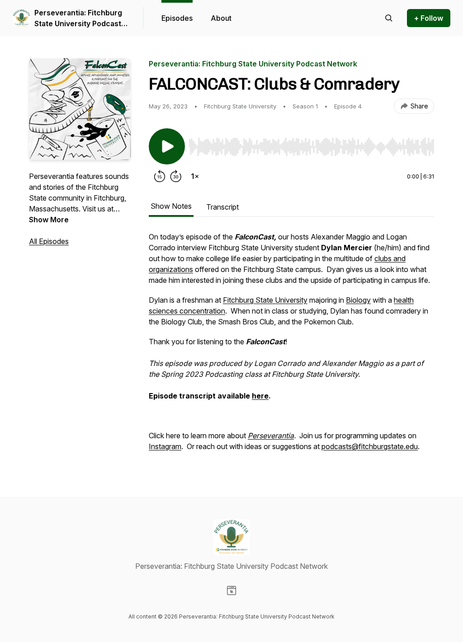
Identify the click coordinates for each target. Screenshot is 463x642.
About (221, 18)
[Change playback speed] (195, 176)
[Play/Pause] (167, 146)
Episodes (177, 18)
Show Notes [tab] (171, 206)
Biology (358, 300)
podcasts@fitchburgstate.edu (369, 446)
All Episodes (49, 241)
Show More (49, 219)
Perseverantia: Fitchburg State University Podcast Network (78, 18)
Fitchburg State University (265, 300)
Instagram (165, 446)
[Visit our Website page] (231, 590)
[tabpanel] (291, 346)
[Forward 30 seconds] (176, 176)
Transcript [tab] (222, 206)
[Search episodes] (388, 18)
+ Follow (428, 18)
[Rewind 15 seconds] (159, 176)
